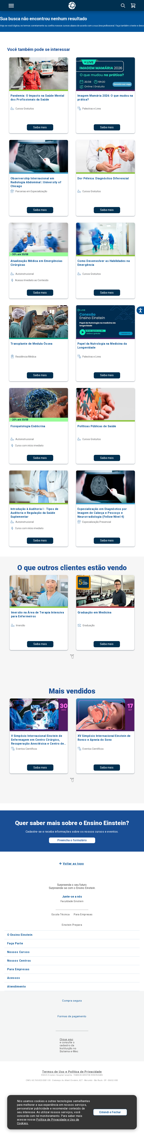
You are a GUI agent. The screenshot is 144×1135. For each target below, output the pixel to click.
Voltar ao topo (73, 863)
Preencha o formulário (72, 840)
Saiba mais (40, 127)
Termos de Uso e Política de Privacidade (72, 1071)
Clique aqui (66, 1039)
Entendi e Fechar (110, 1112)
